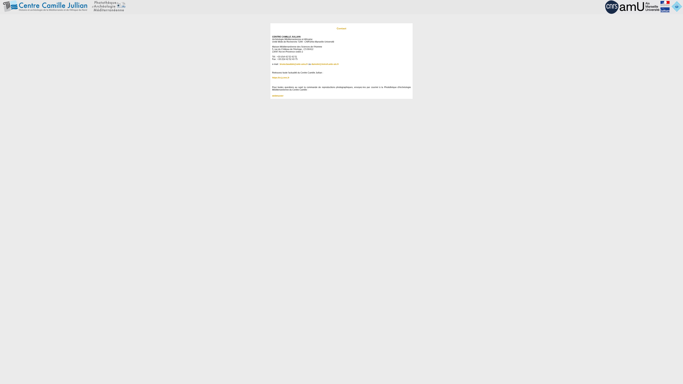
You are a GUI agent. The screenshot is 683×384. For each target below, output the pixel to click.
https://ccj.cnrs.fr (280, 77)
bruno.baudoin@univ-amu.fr (294, 64)
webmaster (278, 96)
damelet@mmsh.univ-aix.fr (325, 64)
